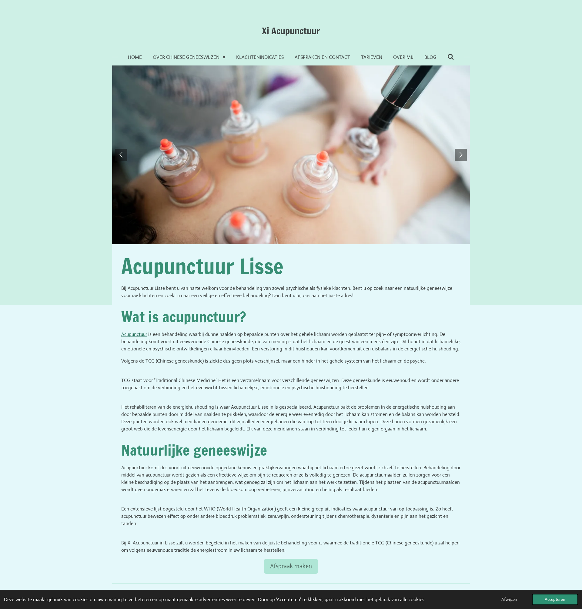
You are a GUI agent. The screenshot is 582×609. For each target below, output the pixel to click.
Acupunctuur (134, 334)
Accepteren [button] (555, 599)
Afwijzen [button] (509, 599)
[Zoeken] (450, 57)
